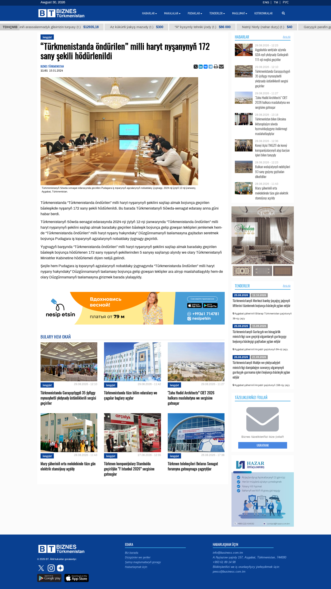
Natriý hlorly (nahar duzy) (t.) (242, 27)
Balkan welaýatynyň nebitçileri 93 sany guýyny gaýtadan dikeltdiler (272, 171)
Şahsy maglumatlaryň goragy (143, 562)
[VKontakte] (206, 67)
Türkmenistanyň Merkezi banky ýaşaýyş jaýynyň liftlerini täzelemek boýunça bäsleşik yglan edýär (261, 303)
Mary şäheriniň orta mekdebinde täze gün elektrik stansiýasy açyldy (68, 466)
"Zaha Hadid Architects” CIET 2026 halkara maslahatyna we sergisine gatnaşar (191, 398)
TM (276, 2)
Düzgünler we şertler (137, 557)
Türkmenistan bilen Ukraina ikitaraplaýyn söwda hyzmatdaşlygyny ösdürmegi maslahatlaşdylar (271, 126)
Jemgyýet (47, 37)
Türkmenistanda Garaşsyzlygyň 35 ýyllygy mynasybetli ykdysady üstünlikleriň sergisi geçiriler (68, 398)
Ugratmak (263, 445)
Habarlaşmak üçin (136, 567)
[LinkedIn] (201, 67)
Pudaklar (194, 13)
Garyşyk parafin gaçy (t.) (303, 27)
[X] (196, 67)
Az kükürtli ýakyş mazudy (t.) (111, 27)
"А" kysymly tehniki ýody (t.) (177, 27)
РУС (286, 2)
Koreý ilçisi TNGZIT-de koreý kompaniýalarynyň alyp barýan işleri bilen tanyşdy (272, 150)
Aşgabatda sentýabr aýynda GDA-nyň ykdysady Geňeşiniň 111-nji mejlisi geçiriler (271, 54)
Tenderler (242, 286)
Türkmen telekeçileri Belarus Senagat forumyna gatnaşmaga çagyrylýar (193, 466)
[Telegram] (211, 67)
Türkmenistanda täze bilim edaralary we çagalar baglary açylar (130, 395)
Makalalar (171, 13)
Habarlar (242, 37)
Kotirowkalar (263, 13)
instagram (50, 568)
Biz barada (131, 552)
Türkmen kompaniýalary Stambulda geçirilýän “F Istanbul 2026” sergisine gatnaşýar (129, 469)
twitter (41, 568)
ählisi (286, 37)
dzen (59, 568)
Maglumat (238, 13)
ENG (266, 2)
